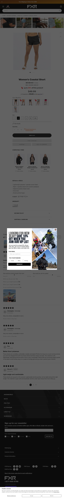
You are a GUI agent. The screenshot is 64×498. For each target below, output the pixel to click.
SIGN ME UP (19, 264)
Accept (31, 495)
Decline (51, 495)
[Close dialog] (55, 229)
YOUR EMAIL (12, 251)
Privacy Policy (56, 492)
